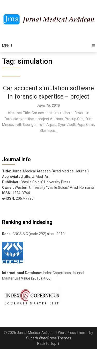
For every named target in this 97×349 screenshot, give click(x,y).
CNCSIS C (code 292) (29, 234)
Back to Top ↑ (48, 343)
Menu (7, 46)
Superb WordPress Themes (48, 338)
